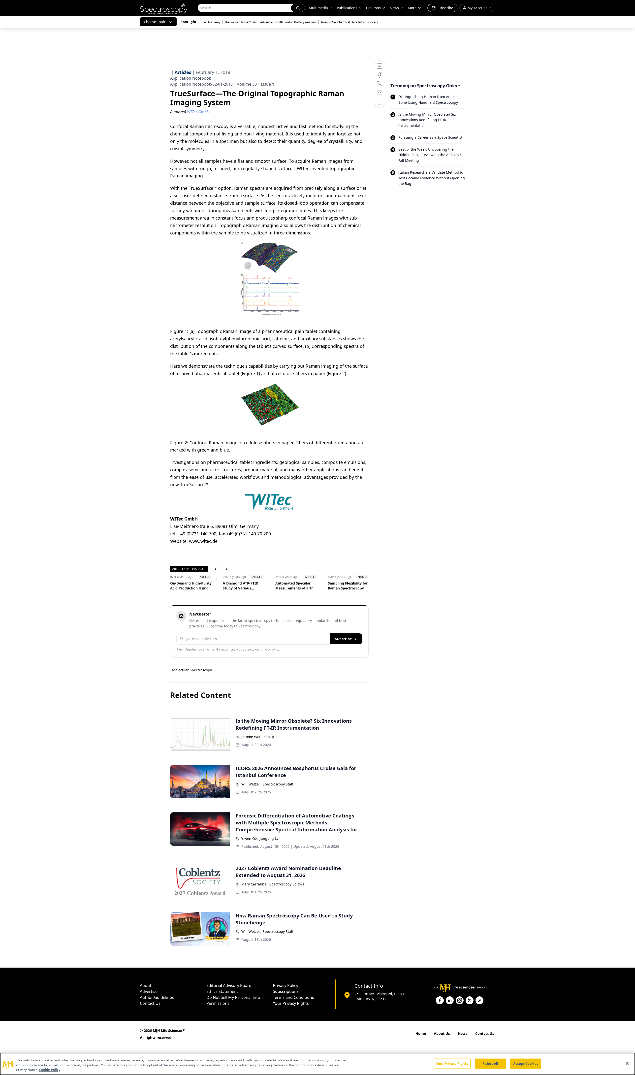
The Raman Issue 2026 (240, 22)
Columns (373, 7)
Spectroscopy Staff (278, 784)
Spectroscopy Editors (286, 884)
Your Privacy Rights (291, 1003)
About (145, 985)
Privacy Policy (285, 985)
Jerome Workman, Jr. (258, 736)
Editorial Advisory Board (229, 985)
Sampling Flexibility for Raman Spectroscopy (348, 585)
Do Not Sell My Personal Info (233, 997)
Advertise (149, 991)
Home (420, 1033)
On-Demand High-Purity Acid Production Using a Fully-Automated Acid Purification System (191, 586)
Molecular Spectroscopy (192, 670)
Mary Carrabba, (254, 884)
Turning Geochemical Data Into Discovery (349, 22)
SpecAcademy (210, 22)
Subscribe (343, 638)
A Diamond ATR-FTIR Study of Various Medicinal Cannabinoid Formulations (242, 586)
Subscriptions (286, 991)
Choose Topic (155, 21)
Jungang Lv (269, 838)
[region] (317, 1064)
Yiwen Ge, (249, 838)
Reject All (490, 1063)
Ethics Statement (222, 991)
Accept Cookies (525, 1063)
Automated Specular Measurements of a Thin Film (296, 586)
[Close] (627, 1063)
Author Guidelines (157, 997)
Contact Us (150, 1003)
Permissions (217, 1003)
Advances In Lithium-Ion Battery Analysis (288, 22)
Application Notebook (190, 78)
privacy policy (270, 649)
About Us (442, 1033)
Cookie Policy (49, 1070)
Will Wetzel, (251, 784)
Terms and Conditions (293, 997)
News (462, 1033)
